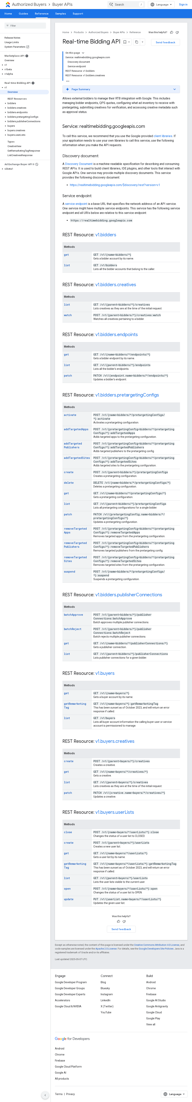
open (67, 888)
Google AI (60, 1072)
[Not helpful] (177, 32)
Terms (59, 1094)
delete (69, 482)
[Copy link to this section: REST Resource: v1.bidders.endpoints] (141, 335)
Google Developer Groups (70, 988)
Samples (60, 13)
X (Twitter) (107, 1006)
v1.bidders (105, 235)
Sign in (183, 4)
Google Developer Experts (70, 994)
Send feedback (165, 42)
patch (68, 375)
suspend (69, 571)
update (69, 899)
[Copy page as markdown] (136, 42)
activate (70, 415)
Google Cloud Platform (68, 1066)
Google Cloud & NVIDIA (68, 1006)
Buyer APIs (62, 4)
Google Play (153, 1018)
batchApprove (73, 614)
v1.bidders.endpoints (116, 334)
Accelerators (62, 1000)
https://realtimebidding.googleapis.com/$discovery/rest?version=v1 (115, 185)
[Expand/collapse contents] (83, 53)
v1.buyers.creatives (114, 741)
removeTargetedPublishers (75, 544)
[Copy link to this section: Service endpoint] (95, 196)
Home (8, 13)
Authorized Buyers (29, 4)
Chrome (151, 988)
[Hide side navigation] (45, 1095)
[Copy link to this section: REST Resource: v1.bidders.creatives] (140, 285)
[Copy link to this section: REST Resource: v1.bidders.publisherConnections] (166, 595)
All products (62, 1078)
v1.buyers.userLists (114, 812)
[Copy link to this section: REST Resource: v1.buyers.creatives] (138, 741)
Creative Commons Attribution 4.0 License (156, 944)
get (66, 254)
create (69, 472)
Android (151, 982)
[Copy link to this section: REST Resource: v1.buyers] (118, 673)
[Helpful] (171, 32)
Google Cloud (154, 1012)
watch (68, 315)
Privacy (70, 1094)
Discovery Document (78, 164)
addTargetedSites (77, 458)
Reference (42, 13)
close (68, 832)
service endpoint (76, 204)
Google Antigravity (157, 1006)
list (67, 265)
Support (78, 13)
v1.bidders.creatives (115, 285)
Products (79, 32)
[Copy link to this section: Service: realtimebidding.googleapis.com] (148, 126)
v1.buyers (105, 673)
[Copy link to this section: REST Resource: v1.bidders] (120, 235)
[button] (24, 65)
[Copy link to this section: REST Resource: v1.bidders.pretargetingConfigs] (162, 395)
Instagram (107, 994)
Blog (103, 982)
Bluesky (105, 988)
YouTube (106, 1012)
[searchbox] (25, 26)
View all (150, 1024)
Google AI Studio (156, 1000)
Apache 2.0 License (106, 948)
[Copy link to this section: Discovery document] (102, 156)
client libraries (163, 136)
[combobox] (126, 4)
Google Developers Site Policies (156, 948)
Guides (23, 13)
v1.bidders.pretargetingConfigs (127, 395)
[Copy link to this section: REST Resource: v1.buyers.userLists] (138, 812)
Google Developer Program (71, 982)
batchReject (72, 629)
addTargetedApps (76, 429)
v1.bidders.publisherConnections (128, 595)
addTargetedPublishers (73, 445)
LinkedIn (105, 1000)
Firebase (151, 994)
